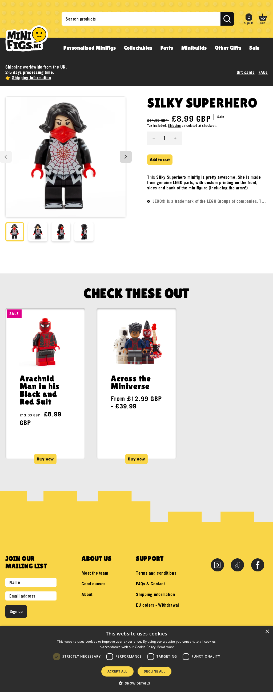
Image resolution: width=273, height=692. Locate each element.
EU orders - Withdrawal (157, 605)
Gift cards (246, 72)
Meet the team (95, 573)
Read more (165, 647)
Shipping (174, 126)
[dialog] (136, 659)
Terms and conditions (156, 573)
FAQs (263, 72)
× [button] (267, 632)
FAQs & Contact (150, 583)
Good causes (94, 583)
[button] (263, 19)
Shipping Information (31, 77)
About (87, 594)
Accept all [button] (117, 671)
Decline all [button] (154, 671)
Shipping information (155, 594)
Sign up (16, 611)
